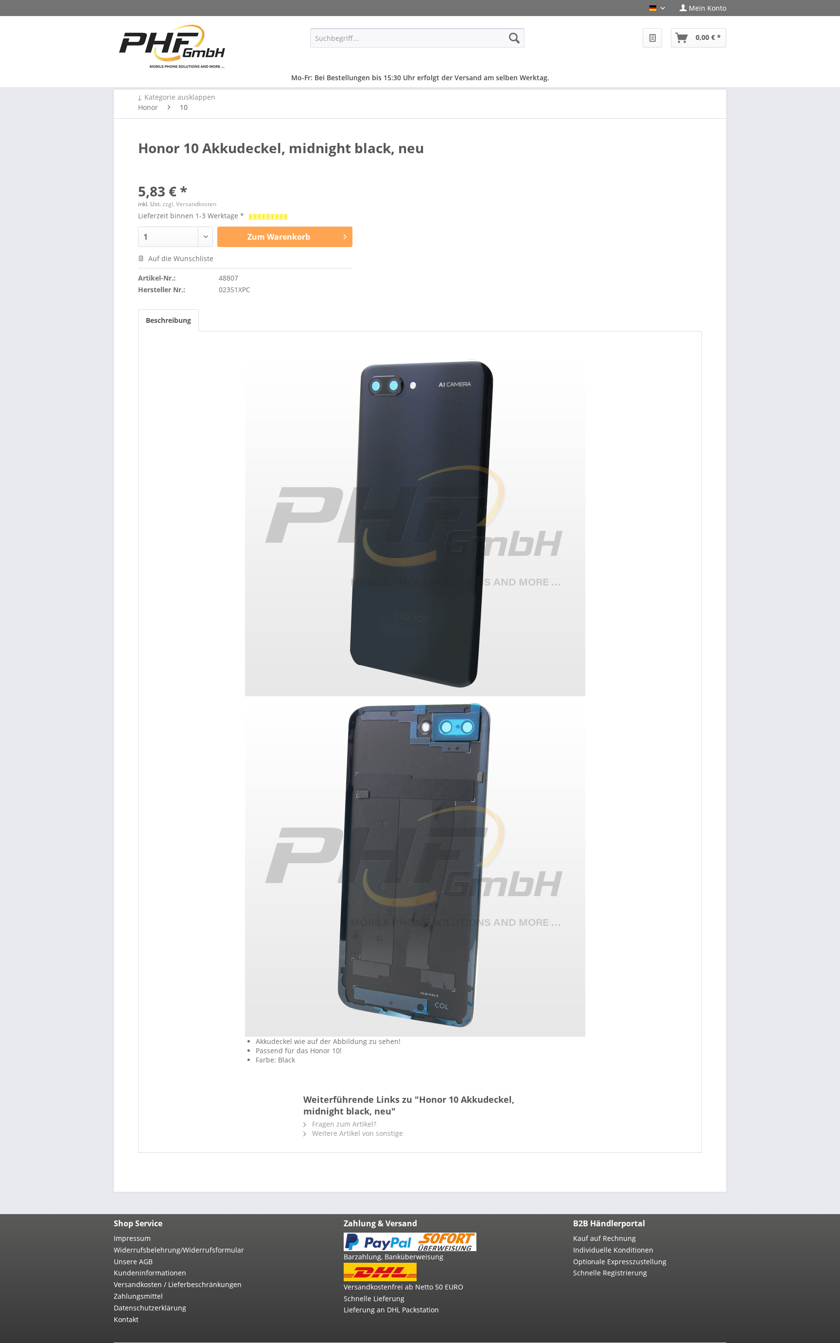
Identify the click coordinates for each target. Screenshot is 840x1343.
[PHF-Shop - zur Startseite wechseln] (172, 46)
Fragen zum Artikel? (343, 1124)
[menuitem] (699, 8)
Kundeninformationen (150, 1272)
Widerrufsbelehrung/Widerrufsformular (179, 1250)
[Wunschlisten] (652, 38)
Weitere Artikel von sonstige (356, 1133)
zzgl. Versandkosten (189, 204)
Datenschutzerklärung (150, 1307)
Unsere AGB (133, 1261)
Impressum (132, 1238)
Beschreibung (168, 320)
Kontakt (126, 1319)
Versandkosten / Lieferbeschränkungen (178, 1284)
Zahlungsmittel (138, 1296)
